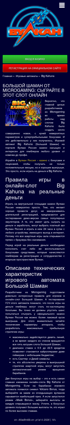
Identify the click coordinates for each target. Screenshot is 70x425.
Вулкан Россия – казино (32, 160)
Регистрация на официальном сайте (35, 68)
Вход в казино (35, 59)
